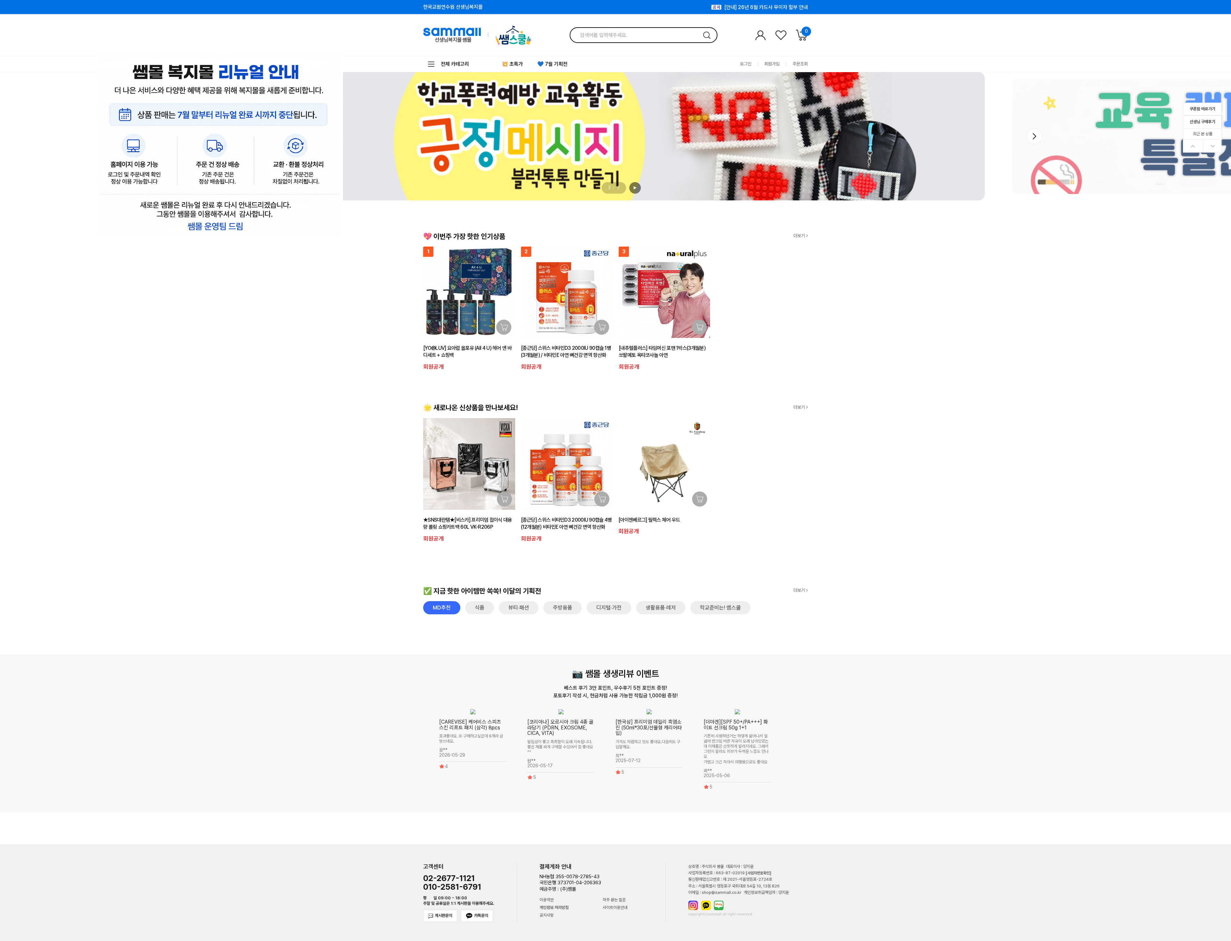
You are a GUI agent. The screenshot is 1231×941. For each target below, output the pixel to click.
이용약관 (547, 900)
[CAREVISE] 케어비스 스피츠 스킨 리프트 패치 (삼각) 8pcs (470, 725)
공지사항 (547, 915)
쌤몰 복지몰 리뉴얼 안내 (783, 7)
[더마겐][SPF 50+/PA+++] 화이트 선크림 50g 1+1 (736, 725)
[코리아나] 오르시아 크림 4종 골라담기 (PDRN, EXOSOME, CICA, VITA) (560, 727)
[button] (1034, 136)
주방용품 (562, 607)
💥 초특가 (512, 64)
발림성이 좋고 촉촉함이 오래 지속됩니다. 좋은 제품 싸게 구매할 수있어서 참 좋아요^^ (560, 746)
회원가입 (772, 64)
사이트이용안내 (615, 907)
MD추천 (442, 607)
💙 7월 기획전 (552, 64)
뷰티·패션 (518, 607)
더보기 (799, 235)
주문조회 (800, 64)
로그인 (745, 64)
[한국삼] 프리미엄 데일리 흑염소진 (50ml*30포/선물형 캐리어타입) (649, 727)
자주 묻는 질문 (614, 900)
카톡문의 (481, 915)
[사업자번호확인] (758, 873)
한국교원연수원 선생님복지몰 (453, 7)
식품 (479, 607)
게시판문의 (443, 915)
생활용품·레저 (661, 607)
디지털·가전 (609, 607)
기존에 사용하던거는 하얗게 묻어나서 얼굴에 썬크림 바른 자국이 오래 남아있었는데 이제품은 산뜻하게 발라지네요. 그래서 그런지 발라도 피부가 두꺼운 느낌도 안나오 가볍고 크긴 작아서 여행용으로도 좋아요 (736, 749)
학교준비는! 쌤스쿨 (720, 607)
